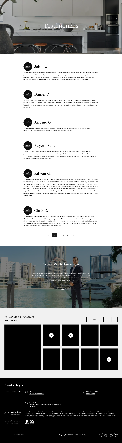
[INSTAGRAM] (106, 435)
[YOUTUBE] (116, 435)
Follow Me (95, 319)
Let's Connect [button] (61, 289)
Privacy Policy (80, 435)
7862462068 (90, 394)
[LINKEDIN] (111, 435)
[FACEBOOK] (101, 435)
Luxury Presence (21, 435)
